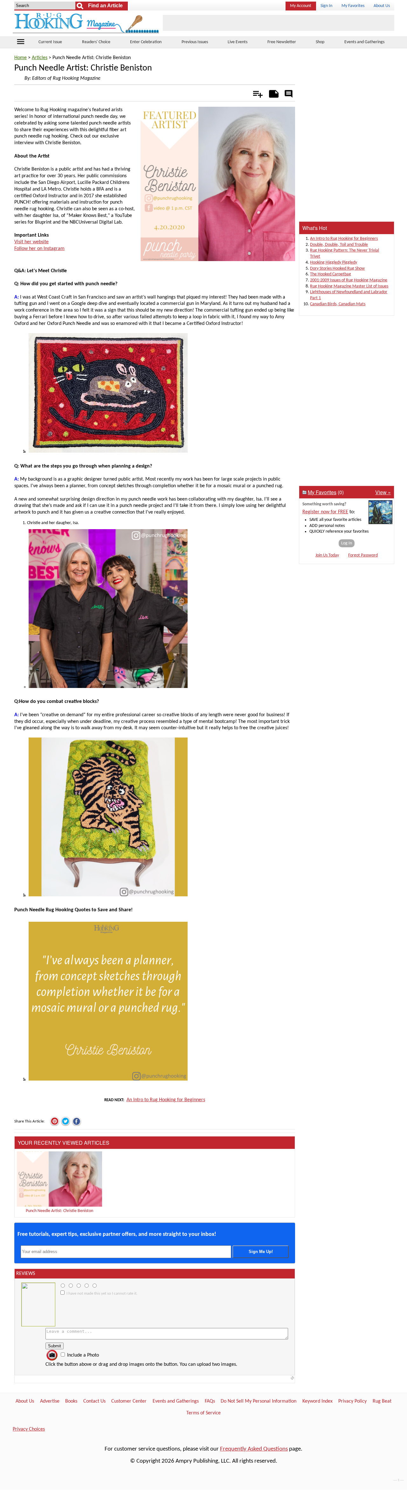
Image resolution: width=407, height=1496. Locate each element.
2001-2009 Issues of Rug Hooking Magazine (348, 280)
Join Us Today (327, 555)
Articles (39, 57)
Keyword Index (317, 1401)
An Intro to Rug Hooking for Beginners (166, 1099)
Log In (346, 543)
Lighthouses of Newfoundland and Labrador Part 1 (348, 295)
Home (20, 57)
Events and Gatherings (364, 42)
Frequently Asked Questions (254, 1449)
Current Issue (50, 42)
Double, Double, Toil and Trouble (339, 244)
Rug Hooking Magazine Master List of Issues (349, 286)
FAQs (210, 1401)
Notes (272, 93)
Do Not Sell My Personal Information (258, 1401)
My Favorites (352, 5)
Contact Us (94, 1401)
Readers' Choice (96, 42)
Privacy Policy (352, 1401)
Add (255, 93)
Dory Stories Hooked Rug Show (337, 268)
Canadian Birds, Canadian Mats (337, 304)
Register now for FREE (325, 512)
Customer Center (129, 1401)
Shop (320, 42)
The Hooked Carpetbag (330, 274)
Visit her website (31, 242)
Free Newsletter (281, 42)
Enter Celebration (146, 42)
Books (71, 1401)
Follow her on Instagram (39, 248)
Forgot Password (363, 555)
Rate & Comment (288, 94)
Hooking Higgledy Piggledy (333, 262)
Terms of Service (203, 1413)
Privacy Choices (29, 1429)
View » (383, 492)
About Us (382, 5)
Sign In (326, 5)
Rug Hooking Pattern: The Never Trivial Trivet (344, 253)
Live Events (237, 42)
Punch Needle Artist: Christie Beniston (59, 1211)
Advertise (49, 1401)
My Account (300, 5)
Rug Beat (382, 1401)
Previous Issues (195, 42)
